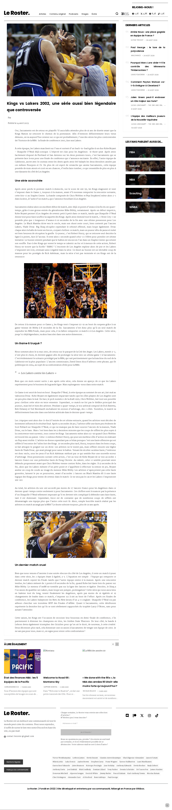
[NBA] (145, 179)
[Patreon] (134, 715)
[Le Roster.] (17, 13)
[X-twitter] (142, 715)
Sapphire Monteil (50, 687)
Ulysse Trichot (137, 40)
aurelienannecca (11, 687)
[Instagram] (149, 715)
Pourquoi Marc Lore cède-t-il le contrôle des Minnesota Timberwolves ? (148, 66)
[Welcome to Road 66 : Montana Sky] (61, 661)
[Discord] (127, 715)
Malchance (136, 55)
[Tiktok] (156, 715)
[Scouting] (145, 193)
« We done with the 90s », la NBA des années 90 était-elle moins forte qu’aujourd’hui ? (100, 682)
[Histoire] (145, 165)
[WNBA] (145, 207)
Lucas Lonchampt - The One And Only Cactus (147, 105)
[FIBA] (145, 152)
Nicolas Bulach (89, 691)
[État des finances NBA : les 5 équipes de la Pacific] (22, 661)
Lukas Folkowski (138, 75)
